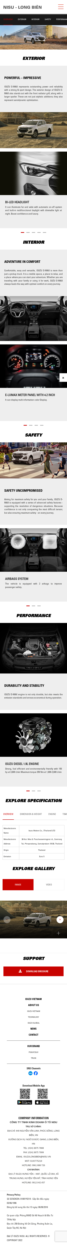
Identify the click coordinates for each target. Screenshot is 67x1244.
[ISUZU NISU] (22, 7)
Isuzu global (34, 1023)
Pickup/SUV (33, 1052)
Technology (33, 1017)
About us (33, 1005)
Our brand (33, 1046)
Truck (33, 1058)
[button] (22, 232)
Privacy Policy (13, 1194)
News (33, 1028)
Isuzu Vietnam (33, 999)
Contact (33, 1034)
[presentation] (6, 919)
